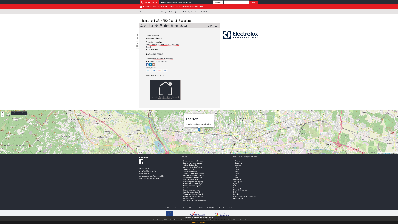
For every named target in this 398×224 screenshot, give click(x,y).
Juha (236, 159)
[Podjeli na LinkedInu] (137, 43)
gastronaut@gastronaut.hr (154, 176)
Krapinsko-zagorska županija (192, 163)
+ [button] (2, 113)
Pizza (236, 175)
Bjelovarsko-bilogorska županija (193, 175)
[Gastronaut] (149, 2)
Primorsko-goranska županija (193, 177)
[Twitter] (150, 64)
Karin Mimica (150, 178)
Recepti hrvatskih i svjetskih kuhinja (245, 157)
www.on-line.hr (228, 208)
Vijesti (172, 7)
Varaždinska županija (190, 171)
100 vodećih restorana (189, 7)
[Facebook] (147, 64)
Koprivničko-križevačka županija (193, 173)
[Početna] (141, 6)
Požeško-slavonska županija (192, 184)
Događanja (164, 7)
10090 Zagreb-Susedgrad (155, 44)
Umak (237, 169)
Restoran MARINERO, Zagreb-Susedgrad (167, 20)
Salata (237, 171)
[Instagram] (153, 64)
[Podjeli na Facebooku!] (137, 35)
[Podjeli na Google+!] (137, 41)
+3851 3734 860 (157, 54)
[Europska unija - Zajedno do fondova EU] (176, 214)
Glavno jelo (239, 163)
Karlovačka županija (189, 169)
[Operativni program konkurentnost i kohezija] (218, 214)
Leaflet (379, 153)
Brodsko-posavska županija (192, 186)
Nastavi (195, 222)
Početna (184, 157)
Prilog (237, 167)
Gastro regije (237, 188)
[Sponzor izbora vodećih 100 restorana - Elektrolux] (240, 37)
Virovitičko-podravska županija (193, 182)
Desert (237, 173)
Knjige (235, 192)
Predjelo (238, 161)
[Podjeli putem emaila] (137, 46)
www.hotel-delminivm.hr (158, 61)
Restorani (146, 7)
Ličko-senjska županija (190, 179)
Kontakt (202, 7)
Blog (177, 7)
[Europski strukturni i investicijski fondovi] (197, 214)
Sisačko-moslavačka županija (193, 167)
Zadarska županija (189, 188)
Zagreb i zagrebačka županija (193, 161)
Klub (234, 186)
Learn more (203, 222)
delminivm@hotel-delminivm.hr (162, 59)
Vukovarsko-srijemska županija (193, 194)
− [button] (2, 115)
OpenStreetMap (387, 153)
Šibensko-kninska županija (191, 192)
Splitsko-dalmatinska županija (193, 196)
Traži (253, 2)
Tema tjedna (237, 182)
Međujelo (238, 165)
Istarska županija (188, 198)
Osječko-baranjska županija (192, 190)
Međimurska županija (190, 165)
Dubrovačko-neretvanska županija (194, 200)
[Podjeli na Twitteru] (137, 38)
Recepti (155, 7)
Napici (237, 177)
